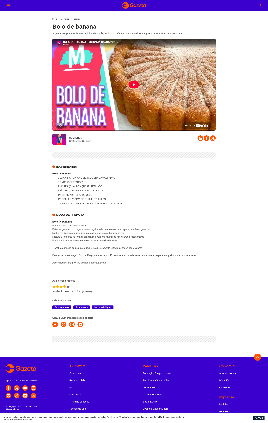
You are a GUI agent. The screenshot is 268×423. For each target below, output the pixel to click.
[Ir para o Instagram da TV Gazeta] (33, 388)
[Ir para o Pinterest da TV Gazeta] (8, 395)
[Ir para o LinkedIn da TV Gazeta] (25, 395)
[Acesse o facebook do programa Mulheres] (55, 324)
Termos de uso (77, 408)
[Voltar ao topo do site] (257, 357)
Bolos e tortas (61, 307)
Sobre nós (75, 373)
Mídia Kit (224, 380)
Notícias (223, 404)
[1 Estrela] (54, 286)
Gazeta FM (149, 387)
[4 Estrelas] (64, 286)
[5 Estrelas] (68, 286)
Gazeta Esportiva (152, 394)
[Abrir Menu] (8, 5)
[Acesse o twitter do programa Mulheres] (63, 324)
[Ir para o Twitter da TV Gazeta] (213, 138)
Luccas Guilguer (102, 307)
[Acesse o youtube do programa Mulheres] (80, 324)
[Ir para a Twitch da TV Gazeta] (33, 395)
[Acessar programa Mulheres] (59, 139)
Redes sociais (77, 380)
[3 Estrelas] (61, 286)
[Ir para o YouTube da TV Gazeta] (25, 388)
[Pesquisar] (260, 5)
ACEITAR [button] (259, 418)
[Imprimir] (200, 138)
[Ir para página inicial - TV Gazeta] (134, 5)
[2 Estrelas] (57, 286)
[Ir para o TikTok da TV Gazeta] (17, 395)
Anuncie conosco (228, 373)
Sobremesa (82, 307)
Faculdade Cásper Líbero (157, 380)
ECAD (72, 387)
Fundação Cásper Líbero (157, 373)
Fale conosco (76, 394)
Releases (224, 411)
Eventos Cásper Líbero (155, 408)
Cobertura (224, 387)
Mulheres (75, 138)
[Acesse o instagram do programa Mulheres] (72, 324)
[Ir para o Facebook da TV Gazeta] (206, 138)
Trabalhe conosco (79, 401)
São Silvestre (150, 401)
